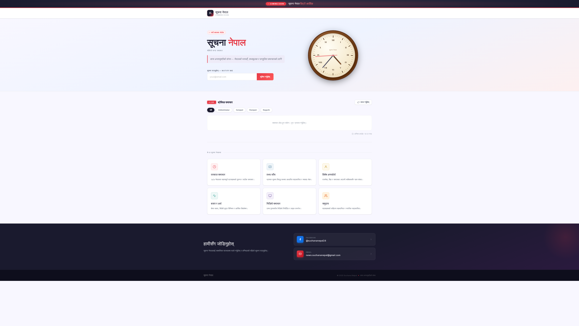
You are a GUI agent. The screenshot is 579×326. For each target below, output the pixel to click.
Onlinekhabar (224, 110)
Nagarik (266, 110)
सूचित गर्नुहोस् (265, 77)
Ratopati (253, 110)
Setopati (239, 110)
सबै (211, 110)
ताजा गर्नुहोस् (365, 102)
